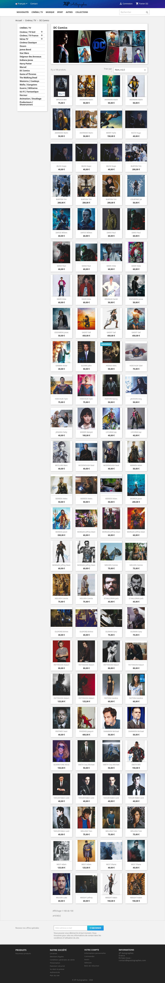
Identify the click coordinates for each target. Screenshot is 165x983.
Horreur (23, 95)
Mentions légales (57, 956)
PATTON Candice (111, 698)
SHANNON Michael (111, 731)
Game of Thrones (28, 74)
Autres (69, 12)
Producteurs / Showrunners (26, 103)
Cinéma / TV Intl (27, 32)
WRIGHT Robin (111, 897)
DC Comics (25, 70)
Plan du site (54, 975)
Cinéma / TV (37, 12)
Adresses (88, 962)
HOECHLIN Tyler (136, 365)
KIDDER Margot (86, 432)
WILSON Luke (61, 897)
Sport (60, 12)
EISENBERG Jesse (136, 299)
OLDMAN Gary (111, 631)
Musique (50, 12)
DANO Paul (111, 232)
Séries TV (24, 39)
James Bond (25, 49)
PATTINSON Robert (61, 665)
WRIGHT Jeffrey (86, 897)
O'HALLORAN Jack (111, 598)
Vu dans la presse (57, 969)
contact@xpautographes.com (132, 960)
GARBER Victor (61, 365)
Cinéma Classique (28, 42)
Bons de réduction (91, 966)
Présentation (55, 963)
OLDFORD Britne (61, 631)
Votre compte (91, 950)
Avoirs (86, 959)
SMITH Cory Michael (86, 764)
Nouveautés (23, 12)
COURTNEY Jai (136, 199)
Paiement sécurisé (57, 966)
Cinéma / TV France (29, 35)
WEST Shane (111, 864)
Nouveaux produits (23, 953)
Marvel (23, 67)
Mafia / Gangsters (28, 84)
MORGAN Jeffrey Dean (86, 532)
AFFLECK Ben (61, 99)
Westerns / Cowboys (29, 81)
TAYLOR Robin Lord (61, 798)
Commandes (89, 956)
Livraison (53, 953)
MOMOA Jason (136, 498)
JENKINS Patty (61, 432)
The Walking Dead (28, 77)
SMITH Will (136, 764)
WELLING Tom (86, 831)
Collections (81, 12)
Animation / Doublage (30, 98)
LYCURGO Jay (111, 432)
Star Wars (24, 53)
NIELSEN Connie (111, 565)
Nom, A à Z (130, 69)
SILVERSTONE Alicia (61, 764)
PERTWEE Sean (61, 731)
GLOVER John (86, 365)
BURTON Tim (136, 166)
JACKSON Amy (136, 399)
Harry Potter (26, 63)
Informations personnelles (95, 953)
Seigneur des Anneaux (30, 56)
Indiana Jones (26, 60)
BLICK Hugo (136, 133)
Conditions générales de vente (62, 960)
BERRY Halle (111, 133)
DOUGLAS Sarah (111, 299)
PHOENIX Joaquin (86, 731)
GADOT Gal (86, 332)
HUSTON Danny (111, 399)
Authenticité (55, 972)
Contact (34, 3)
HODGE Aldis (111, 365)
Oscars (23, 46)
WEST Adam (61, 864)
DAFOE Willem (61, 232)
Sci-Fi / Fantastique (29, 91)
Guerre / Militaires (28, 88)
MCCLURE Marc (61, 465)
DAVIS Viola (111, 266)
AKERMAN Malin (86, 99)
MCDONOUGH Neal (86, 465)
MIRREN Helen (136, 465)
